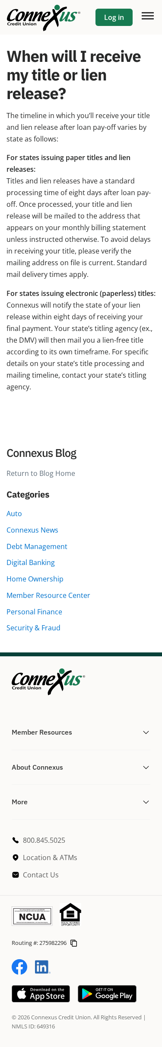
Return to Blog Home (40, 473)
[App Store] (41, 1000)
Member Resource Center (48, 595)
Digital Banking (30, 562)
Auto (14, 513)
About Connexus (37, 767)
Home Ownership (35, 579)
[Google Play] (107, 1000)
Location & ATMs (50, 857)
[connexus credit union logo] (43, 17)
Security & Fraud (33, 628)
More (20, 801)
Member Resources (42, 732)
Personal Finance (34, 612)
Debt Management (36, 546)
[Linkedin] (43, 972)
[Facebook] (19, 972)
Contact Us (41, 875)
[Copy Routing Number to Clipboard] (74, 942)
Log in (114, 17)
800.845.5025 (44, 840)
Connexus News (32, 530)
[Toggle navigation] (147, 15)
